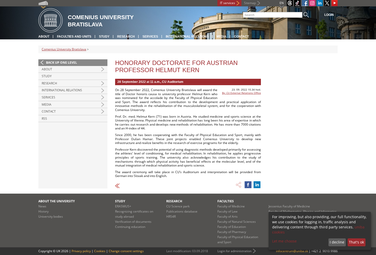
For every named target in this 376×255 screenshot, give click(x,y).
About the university (56, 201)
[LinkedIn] (320, 3)
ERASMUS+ (123, 206)
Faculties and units (74, 36)
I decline (337, 242)
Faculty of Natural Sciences (236, 221)
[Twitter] (327, 3)
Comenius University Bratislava (64, 49)
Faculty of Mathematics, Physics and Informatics (303, 211)
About (43, 36)
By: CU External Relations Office (241, 93)
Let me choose (284, 241)
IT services (227, 3)
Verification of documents (133, 221)
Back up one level (61, 62)
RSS (44, 118)
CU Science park (178, 206)
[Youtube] (334, 3)
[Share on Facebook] (248, 185)
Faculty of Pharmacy (231, 232)
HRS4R (171, 216)
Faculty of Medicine (231, 206)
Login (329, 15)
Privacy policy (81, 251)
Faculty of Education (231, 227)
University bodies (50, 216)
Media (221, 36)
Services (150, 36)
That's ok (356, 242)
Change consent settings (126, 251)
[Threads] (290, 3)
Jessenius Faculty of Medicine (289, 206)
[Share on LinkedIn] (257, 185)
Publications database (181, 211)
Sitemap (250, 3)
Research (126, 36)
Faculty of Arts (227, 216)
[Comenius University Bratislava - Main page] (50, 20)
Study (104, 36)
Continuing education (130, 227)
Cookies (99, 251)
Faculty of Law (227, 211)
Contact (241, 36)
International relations (187, 36)
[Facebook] (305, 3)
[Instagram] (312, 3)
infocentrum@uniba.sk (292, 251)
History (43, 211)
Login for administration (234, 251)
